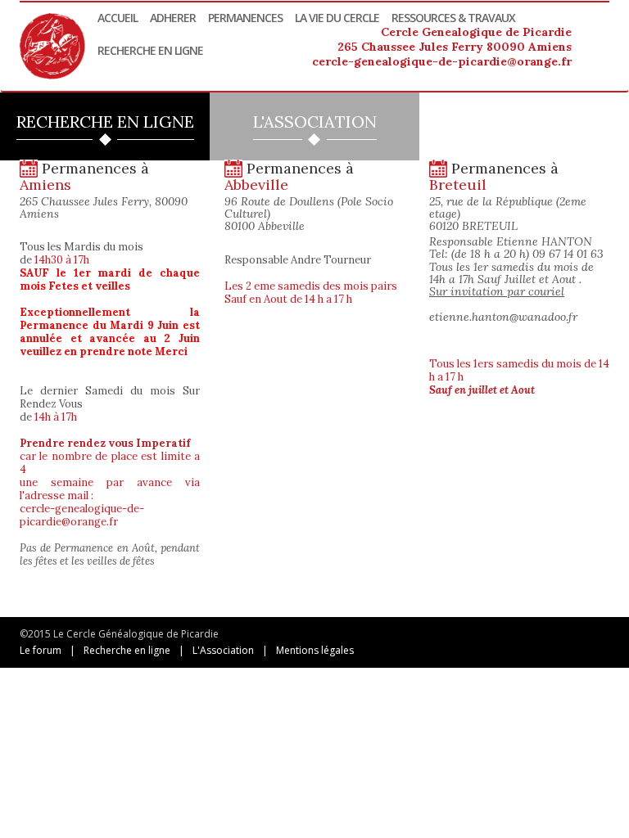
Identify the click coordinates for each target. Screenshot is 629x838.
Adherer (173, 17)
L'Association (223, 650)
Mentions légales (315, 650)
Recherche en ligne (150, 50)
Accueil (117, 17)
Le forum (40, 650)
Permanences (245, 17)
